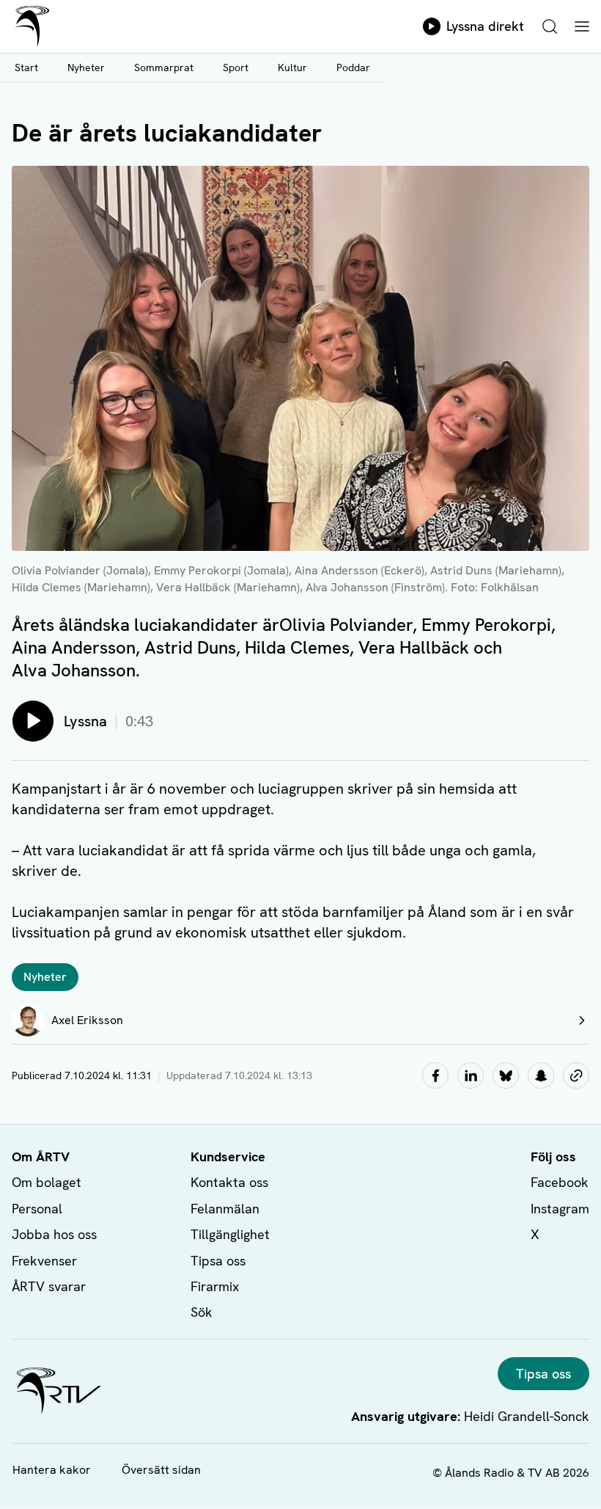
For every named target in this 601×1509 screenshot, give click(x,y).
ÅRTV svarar (49, 1286)
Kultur (292, 67)
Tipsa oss (218, 1260)
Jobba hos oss (54, 1234)
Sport (235, 67)
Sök (202, 1312)
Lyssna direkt (485, 26)
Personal (37, 1208)
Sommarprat (163, 67)
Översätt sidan (161, 1469)
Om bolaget (46, 1182)
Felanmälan (225, 1208)
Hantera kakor (51, 1469)
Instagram (560, 1208)
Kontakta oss (229, 1182)
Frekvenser (44, 1260)
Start (26, 67)
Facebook (560, 1182)
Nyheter (86, 67)
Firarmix (215, 1286)
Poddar (353, 67)
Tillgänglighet (230, 1234)
